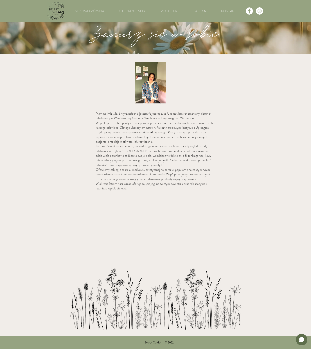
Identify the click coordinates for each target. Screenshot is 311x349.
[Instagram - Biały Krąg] (259, 11)
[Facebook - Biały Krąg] (249, 11)
